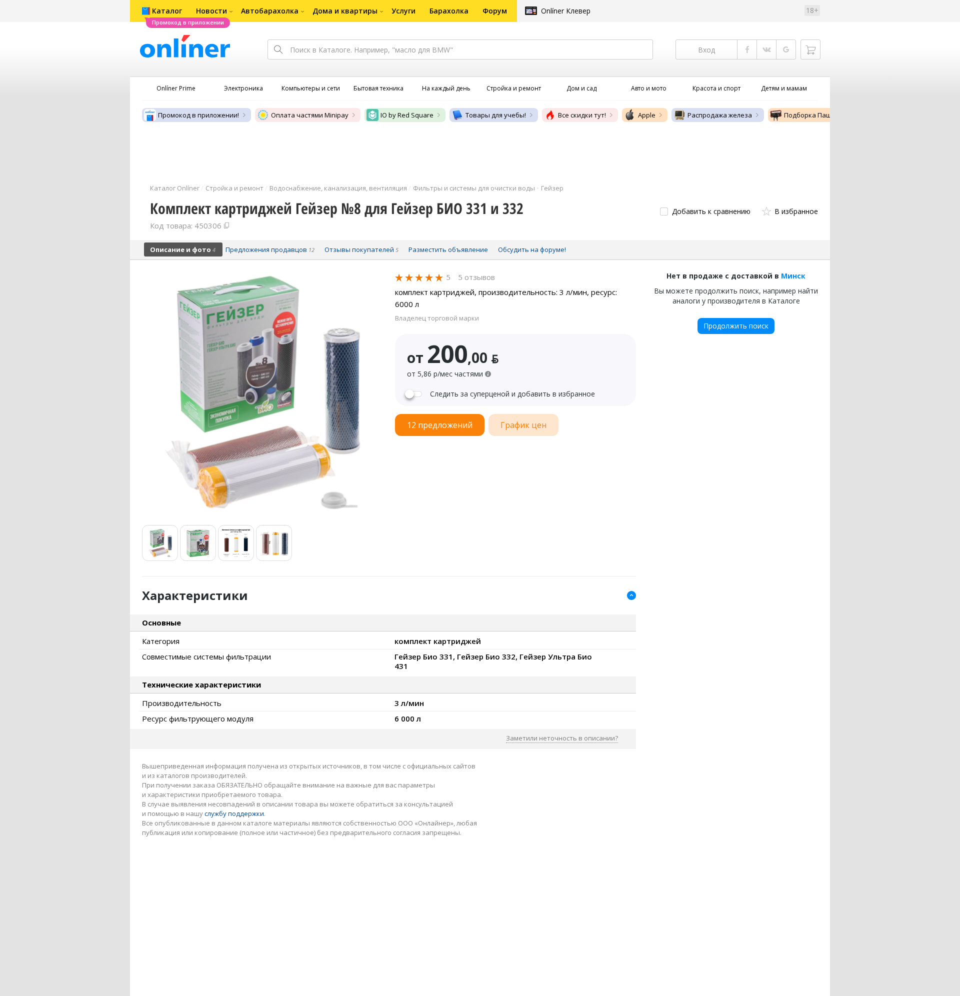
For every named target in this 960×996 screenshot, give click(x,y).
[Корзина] (810, 50)
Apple (647, 115)
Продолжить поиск (736, 325)
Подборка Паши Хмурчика (826, 115)
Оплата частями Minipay (309, 115)
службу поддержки (234, 813)
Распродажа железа (720, 115)
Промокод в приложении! (198, 115)
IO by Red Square (407, 115)
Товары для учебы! (496, 115)
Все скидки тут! (582, 115)
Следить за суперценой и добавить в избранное (512, 394)
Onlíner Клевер (565, 11)
